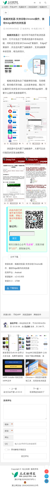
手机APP (13, 7)
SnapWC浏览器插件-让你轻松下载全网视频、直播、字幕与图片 (36, 356)
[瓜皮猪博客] (25, 474)
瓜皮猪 (27, 326)
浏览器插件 (33, 7)
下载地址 (14, 288)
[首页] (46, 466)
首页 (6, 7)
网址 (7, 437)
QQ (6, 444)
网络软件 (37, 314)
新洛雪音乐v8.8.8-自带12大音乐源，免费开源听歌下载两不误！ (13, 356)
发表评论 (26, 29)
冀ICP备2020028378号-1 (25, 479)
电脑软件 (22, 7)
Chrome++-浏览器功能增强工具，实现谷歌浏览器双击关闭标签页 (36, 380)
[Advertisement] (25, 304)
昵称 (9, 424)
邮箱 (9, 430)
